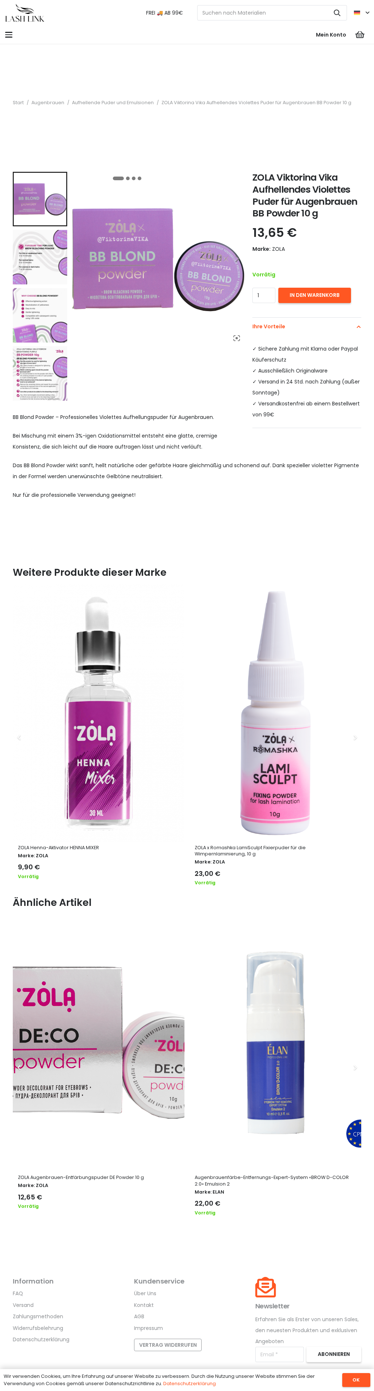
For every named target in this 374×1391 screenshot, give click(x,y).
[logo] (25, 13)
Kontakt (144, 1305)
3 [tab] (134, 178)
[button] (361, 13)
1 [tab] (118, 178)
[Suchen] (337, 13)
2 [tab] (128, 178)
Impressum (148, 1328)
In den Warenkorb (315, 295)
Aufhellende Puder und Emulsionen (113, 102)
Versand (23, 1305)
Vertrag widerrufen (168, 1345)
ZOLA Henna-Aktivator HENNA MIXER (58, 847)
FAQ (18, 1293)
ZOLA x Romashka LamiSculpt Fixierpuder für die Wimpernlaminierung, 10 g (250, 850)
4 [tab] (139, 178)
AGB (139, 1316)
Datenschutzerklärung (41, 1339)
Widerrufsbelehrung (38, 1328)
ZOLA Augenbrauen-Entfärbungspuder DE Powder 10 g (81, 1177)
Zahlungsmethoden (38, 1316)
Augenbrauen (47, 102)
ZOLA (42, 856)
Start (18, 102)
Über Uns (145, 1293)
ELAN (218, 1192)
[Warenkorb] (360, 35)
